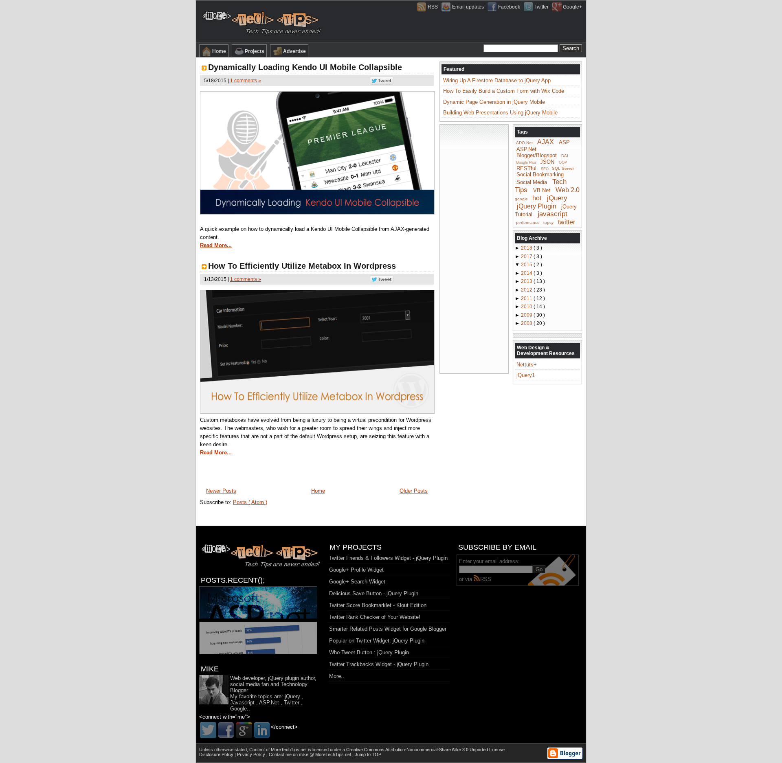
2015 (527, 264)
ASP (564, 142)
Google (238, 709)
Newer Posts (221, 491)
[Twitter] (208, 730)
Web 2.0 (568, 189)
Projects (254, 51)
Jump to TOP (368, 754)
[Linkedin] (262, 730)
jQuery (557, 198)
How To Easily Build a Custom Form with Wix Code (503, 91)
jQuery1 (525, 375)
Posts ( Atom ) (250, 502)
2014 (527, 273)
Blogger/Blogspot (536, 155)
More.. (336, 676)
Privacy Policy (251, 754)
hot (536, 198)
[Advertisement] (474, 248)
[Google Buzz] (244, 730)
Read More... (216, 245)
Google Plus (526, 162)
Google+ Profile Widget (356, 570)
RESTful (526, 168)
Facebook (509, 7)
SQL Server (563, 168)
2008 (527, 323)
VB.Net (541, 190)
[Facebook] (226, 730)
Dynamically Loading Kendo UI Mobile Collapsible (305, 67)
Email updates (468, 7)
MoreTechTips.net (289, 749)
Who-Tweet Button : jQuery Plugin (369, 652)
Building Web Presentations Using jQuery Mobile (500, 113)
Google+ (572, 7)
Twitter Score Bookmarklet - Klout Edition (377, 605)
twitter (566, 221)
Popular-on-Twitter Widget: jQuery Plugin (376, 641)
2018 (527, 248)
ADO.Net (524, 142)
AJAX (545, 141)
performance (528, 222)
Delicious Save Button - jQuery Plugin (373, 593)
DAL (565, 155)
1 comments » (245, 80)
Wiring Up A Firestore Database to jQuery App (497, 80)
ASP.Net (526, 149)
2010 (527, 306)
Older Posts (414, 491)
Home (219, 51)
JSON (547, 162)
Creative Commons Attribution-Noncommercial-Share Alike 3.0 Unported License (426, 749)
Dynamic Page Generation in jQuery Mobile (494, 102)
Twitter (541, 7)
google (521, 199)
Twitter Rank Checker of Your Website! (374, 617)
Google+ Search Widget (357, 582)
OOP (563, 162)
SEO (545, 169)
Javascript (242, 702)
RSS (433, 7)
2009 (527, 315)
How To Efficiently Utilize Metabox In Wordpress (302, 265)
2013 (527, 281)
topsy (548, 222)
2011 (527, 298)
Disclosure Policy (217, 754)
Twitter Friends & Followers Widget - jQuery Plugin (388, 558)
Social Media (531, 182)
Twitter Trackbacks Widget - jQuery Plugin (378, 664)
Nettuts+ (526, 365)
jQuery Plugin (536, 205)
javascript (552, 214)
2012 (527, 290)
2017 (527, 256)
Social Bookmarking (540, 174)
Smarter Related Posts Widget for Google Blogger (387, 629)
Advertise (294, 51)
